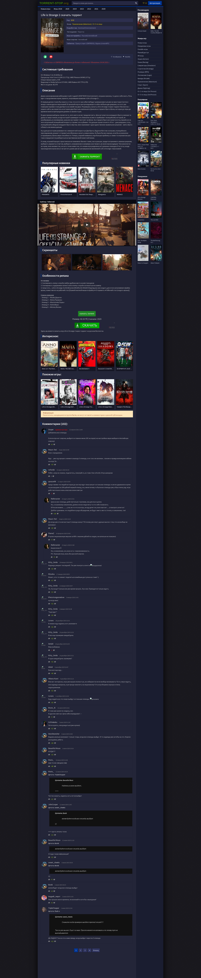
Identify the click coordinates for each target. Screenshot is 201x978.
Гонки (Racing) (143, 62)
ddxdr (50, 667)
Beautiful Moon (54, 748)
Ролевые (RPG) (143, 72)
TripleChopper (53, 908)
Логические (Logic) (145, 75)
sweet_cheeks (54, 862)
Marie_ (51, 760)
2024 (75, 9)
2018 (72, 20)
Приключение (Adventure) (81, 24)
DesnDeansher (53, 734)
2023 (82, 9)
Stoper (50, 429)
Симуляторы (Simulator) (147, 65)
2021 (96, 9)
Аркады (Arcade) (144, 78)
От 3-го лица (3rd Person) (147, 95)
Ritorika (51, 574)
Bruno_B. (52, 708)
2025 (67, 9)
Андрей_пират (54, 896)
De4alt (50, 644)
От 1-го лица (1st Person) (147, 91)
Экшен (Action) (143, 59)
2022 (89, 9)
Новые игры (45, 9)
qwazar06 (52, 481)
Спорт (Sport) (143, 85)
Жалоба (127, 57)
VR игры (141, 56)
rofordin (51, 470)
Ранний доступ (143, 52)
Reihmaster (55, 499)
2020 (103, 9)
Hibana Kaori (53, 678)
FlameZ (51, 533)
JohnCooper (53, 804)
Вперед (96, 950)
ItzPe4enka (52, 722)
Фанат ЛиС (52, 449)
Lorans (51, 620)
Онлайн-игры (143, 49)
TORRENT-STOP (54, 3)
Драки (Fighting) (144, 88)
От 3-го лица (97, 24)
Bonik (50, 885)
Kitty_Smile (53, 562)
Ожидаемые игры (144, 46)
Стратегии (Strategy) (145, 69)
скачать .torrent (87, 313)
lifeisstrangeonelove (56, 597)
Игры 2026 (58, 9)
